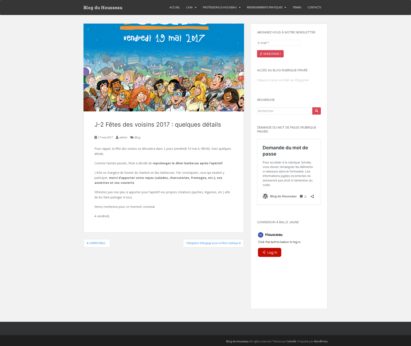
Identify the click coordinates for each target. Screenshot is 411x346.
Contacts (314, 7)
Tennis (297, 7)
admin (123, 137)
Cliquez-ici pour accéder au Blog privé (283, 80)
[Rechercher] (316, 111)
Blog (137, 137)
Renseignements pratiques (264, 7)
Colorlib (291, 341)
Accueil (175, 7)
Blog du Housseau (102, 7)
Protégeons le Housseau (220, 7)
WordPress (321, 341)
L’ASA (189, 7)
